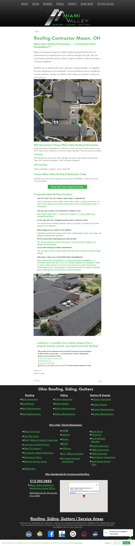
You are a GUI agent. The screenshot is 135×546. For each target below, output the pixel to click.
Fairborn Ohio (91, 525)
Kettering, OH (42, 525)
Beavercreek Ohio (31, 525)
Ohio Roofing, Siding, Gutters (65, 389)
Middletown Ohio (93, 523)
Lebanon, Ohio (59, 523)
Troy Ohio (70, 527)
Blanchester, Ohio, (38, 523)
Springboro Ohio (69, 523)
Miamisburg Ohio (81, 523)
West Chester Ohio (80, 525)
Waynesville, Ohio (25, 523)
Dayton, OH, (51, 525)
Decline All (116, 543)
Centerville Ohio (105, 523)
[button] (105, 4)
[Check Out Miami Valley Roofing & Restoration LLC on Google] (73, 534)
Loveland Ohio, (101, 525)
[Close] (132, 542)
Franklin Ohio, (48, 523)
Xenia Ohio (69, 525)
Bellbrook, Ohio (61, 527)
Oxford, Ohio (78, 527)
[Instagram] (84, 534)
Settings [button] (107, 543)
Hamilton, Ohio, (61, 525)
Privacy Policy (78, 543)
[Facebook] (51, 534)
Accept (126, 543)
